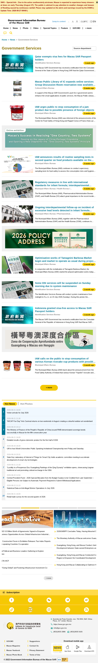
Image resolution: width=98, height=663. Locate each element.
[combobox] (84, 48)
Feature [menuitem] (64, 28)
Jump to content (58, 21)
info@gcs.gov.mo (60, 628)
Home (4, 40)
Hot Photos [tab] (26, 404)
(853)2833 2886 (59, 632)
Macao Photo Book (14, 655)
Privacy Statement (37, 650)
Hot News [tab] (10, 404)
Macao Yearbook (13, 650)
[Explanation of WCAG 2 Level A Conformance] (62, 659)
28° (85, 22)
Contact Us (34, 646)
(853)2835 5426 (76, 632)
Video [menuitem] (35, 28)
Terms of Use (35, 655)
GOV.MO (9, 641)
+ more (91, 572)
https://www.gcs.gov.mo (62, 624)
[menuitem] (15, 28)
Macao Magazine (13, 646)
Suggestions (35, 641)
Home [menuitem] (6, 28)
